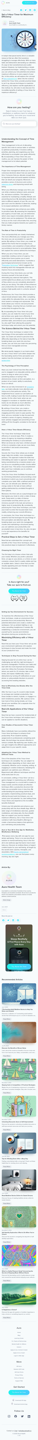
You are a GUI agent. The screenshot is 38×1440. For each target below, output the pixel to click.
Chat (15, 1431)
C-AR (19, 1435)
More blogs (6, 900)
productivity (6, 360)
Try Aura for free (29, 2)
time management (10, 79)
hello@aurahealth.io (25, 1431)
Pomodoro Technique (10, 265)
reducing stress (7, 184)
